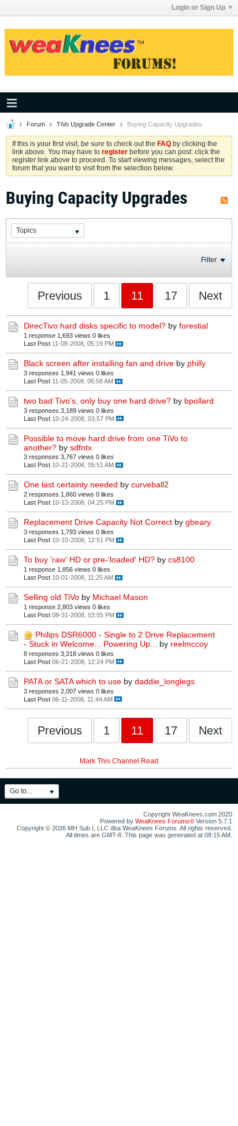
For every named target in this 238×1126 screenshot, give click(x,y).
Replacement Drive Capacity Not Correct (98, 522)
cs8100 (181, 559)
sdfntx (81, 447)
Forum (36, 124)
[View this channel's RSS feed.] (224, 198)
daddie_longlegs (165, 681)
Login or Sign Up (198, 7)
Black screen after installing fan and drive (99, 363)
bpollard (199, 400)
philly (196, 363)
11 (137, 295)
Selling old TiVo (51, 597)
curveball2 (150, 484)
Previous (60, 295)
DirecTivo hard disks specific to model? (95, 325)
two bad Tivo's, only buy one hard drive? (97, 400)
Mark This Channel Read (119, 761)
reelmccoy (189, 643)
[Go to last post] (119, 343)
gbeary (198, 522)
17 (171, 295)
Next (210, 295)
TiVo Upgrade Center (86, 124)
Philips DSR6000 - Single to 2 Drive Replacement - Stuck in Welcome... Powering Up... (119, 639)
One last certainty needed (71, 484)
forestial (193, 325)
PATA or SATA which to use (72, 681)
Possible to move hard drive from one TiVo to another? (106, 443)
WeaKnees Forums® (164, 821)
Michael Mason (120, 597)
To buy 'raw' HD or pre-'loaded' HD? (89, 559)
